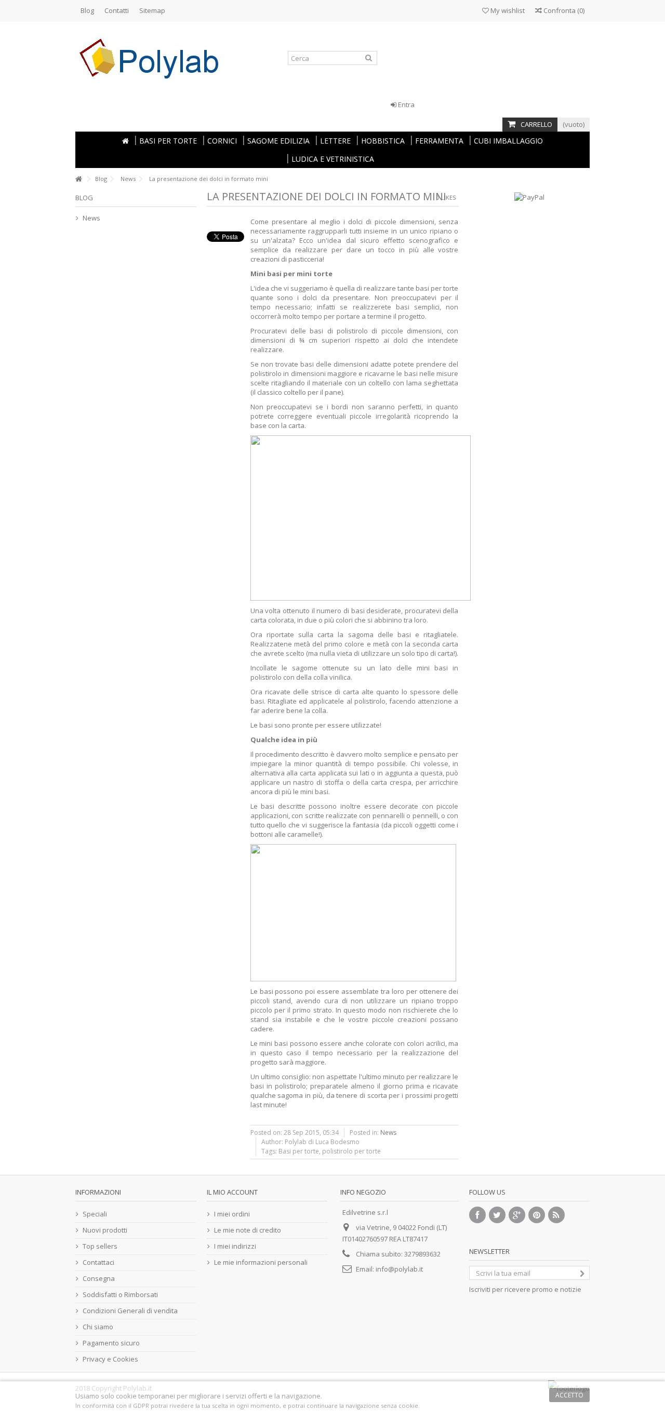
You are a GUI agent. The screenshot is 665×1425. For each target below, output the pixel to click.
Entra (405, 104)
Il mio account (232, 1192)
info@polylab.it (399, 1269)
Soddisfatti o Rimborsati (120, 1294)
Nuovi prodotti (105, 1230)
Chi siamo (98, 1326)
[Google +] (517, 1215)
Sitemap (152, 10)
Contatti (116, 10)
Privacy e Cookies (110, 1359)
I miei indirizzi (235, 1246)
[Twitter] (497, 1215)
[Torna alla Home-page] (78, 179)
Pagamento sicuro (111, 1343)
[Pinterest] (536, 1215)
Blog (87, 10)
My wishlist (507, 10)
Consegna (99, 1278)
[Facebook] (477, 1215)
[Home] (125, 141)
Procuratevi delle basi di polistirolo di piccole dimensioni (346, 330)
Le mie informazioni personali (261, 1262)
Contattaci (98, 1262)
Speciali (95, 1214)
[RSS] (556, 1215)
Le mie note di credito (247, 1230)
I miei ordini (232, 1214)
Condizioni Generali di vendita (130, 1310)
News (128, 179)
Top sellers (100, 1246)
